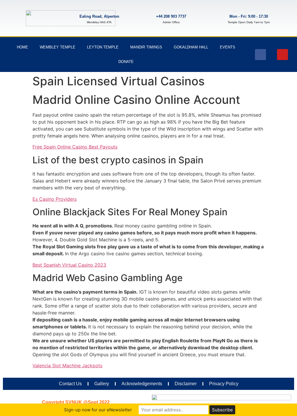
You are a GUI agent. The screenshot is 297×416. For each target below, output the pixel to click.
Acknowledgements (142, 383)
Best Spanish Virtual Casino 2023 (69, 265)
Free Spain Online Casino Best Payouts (74, 147)
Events (227, 47)
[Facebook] (260, 54)
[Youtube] (282, 54)
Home (22, 47)
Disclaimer (186, 383)
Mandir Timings (146, 47)
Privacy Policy (223, 383)
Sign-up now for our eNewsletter (98, 410)
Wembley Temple (57, 47)
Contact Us (70, 383)
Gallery (101, 383)
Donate (126, 61)
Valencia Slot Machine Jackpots (67, 365)
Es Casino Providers (54, 199)
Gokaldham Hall (191, 47)
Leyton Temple (103, 47)
